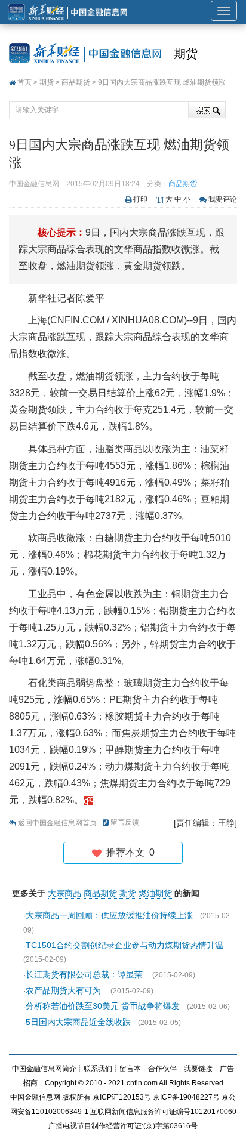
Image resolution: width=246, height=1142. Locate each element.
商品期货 (75, 82)
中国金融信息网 (35, 1097)
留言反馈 (124, 822)
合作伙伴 (162, 1068)
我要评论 (222, 199)
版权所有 (76, 1097)
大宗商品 (64, 893)
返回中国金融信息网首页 (57, 823)
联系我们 (98, 1068)
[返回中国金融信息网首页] (88, 800)
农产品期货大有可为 (64, 990)
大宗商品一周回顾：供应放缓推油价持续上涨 (109, 915)
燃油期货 (155, 893)
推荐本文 (128, 852)
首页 (24, 82)
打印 (140, 199)
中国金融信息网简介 (44, 1068)
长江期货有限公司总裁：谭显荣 (85, 974)
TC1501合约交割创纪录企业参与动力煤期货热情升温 (126, 945)
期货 (186, 53)
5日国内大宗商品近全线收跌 (78, 1022)
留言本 (130, 1068)
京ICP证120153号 (122, 1097)
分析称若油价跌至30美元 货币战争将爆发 (103, 1006)
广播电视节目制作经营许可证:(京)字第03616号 (123, 1126)
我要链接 (198, 1068)
